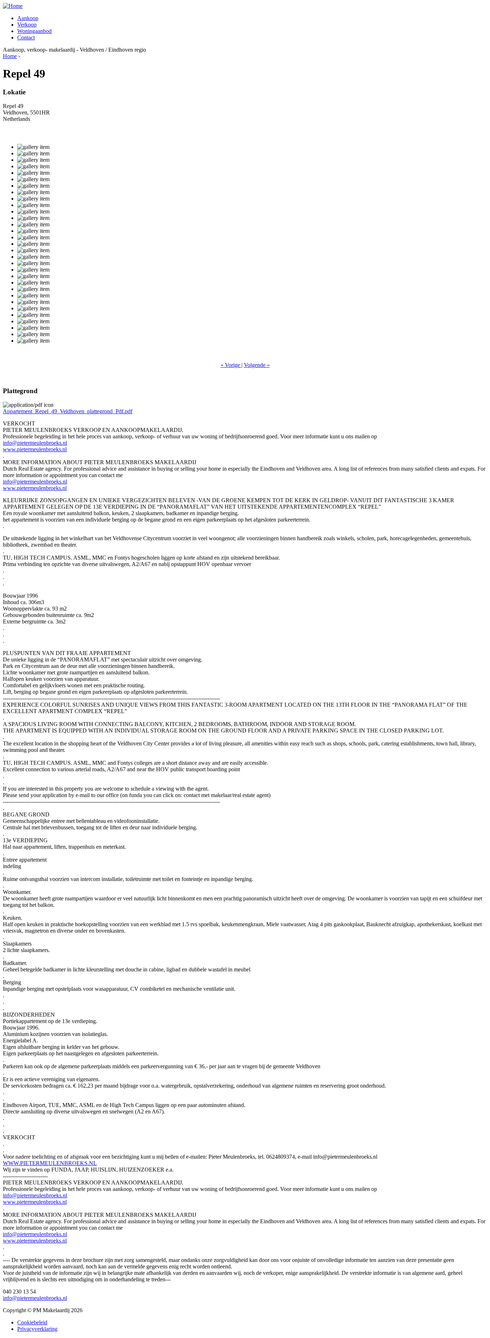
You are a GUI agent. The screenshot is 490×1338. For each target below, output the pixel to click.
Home (10, 56)
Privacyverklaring (37, 1329)
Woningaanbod (34, 31)
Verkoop (27, 25)
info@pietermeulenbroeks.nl (35, 443)
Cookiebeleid (32, 1322)
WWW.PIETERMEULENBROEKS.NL (50, 1163)
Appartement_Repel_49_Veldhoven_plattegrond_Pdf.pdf (67, 411)
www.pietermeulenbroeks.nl (35, 449)
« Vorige (231, 365)
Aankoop (27, 18)
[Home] (13, 6)
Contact (26, 37)
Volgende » (257, 365)
